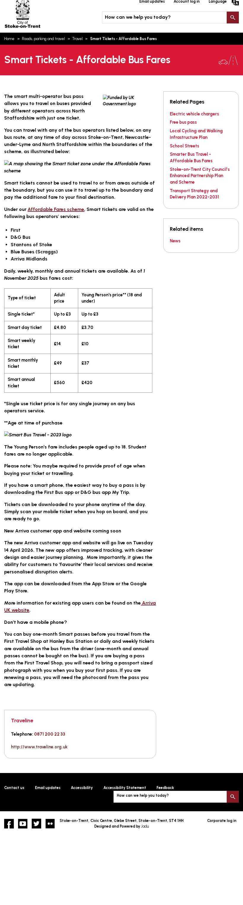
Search (233, 17)
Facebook (9, 823)
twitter (36, 823)
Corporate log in (221, 820)
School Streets (184, 146)
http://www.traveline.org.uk (39, 747)
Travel (77, 38)
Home (9, 38)
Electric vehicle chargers (194, 114)
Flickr (50, 823)
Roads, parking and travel (43, 38)
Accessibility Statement (124, 787)
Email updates (47, 787)
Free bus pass (183, 122)
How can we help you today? (138, 17)
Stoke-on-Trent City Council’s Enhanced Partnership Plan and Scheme (200, 176)
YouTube (23, 823)
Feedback (165, 787)
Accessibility (82, 787)
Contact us (14, 787)
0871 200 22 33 (49, 734)
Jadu (145, 826)
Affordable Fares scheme (56, 209)
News (175, 241)
